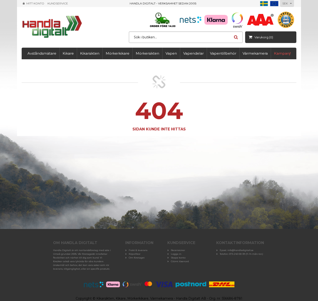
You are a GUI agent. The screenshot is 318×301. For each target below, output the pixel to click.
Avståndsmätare (41, 53)
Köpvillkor (134, 253)
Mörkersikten (147, 53)
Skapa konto (178, 257)
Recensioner (178, 250)
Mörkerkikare (117, 53)
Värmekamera (255, 53)
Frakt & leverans (138, 250)
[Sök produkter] (235, 37)
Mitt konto (35, 3)
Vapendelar (193, 53)
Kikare (68, 53)
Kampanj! (282, 53)
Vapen (171, 53)
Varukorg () (263, 37)
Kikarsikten (89, 53)
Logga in (176, 253)
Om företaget (137, 257)
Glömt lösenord (180, 261)
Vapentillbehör (223, 53)
